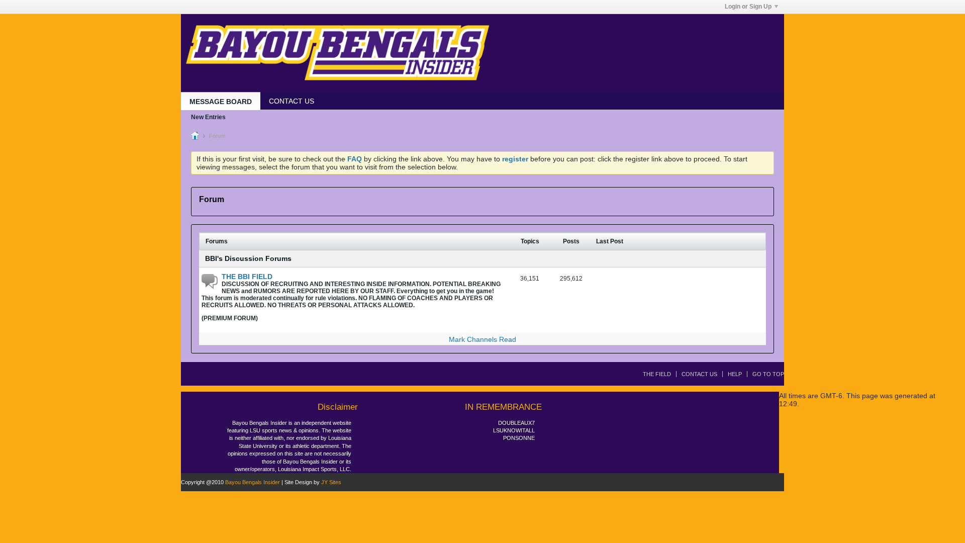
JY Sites (331, 482)
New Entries (208, 117)
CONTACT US (291, 101)
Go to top (768, 374)
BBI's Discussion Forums (248, 258)
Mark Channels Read (482, 339)
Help (735, 374)
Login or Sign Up (748, 6)
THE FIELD (657, 374)
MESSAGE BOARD (220, 102)
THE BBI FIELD (247, 277)
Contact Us (699, 374)
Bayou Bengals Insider (252, 482)
